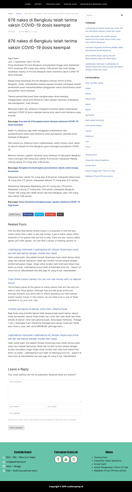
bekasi (88, 93)
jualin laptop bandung (94, 120)
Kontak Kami (70, 4)
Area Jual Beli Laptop (94, 83)
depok (88, 104)
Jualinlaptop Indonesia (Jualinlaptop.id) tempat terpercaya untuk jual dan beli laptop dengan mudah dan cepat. (104, 67)
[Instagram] (73, 459)
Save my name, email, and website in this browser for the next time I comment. (43, 420)
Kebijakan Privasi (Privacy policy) (99, 176)
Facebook (28, 214)
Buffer (60, 214)
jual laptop (89, 115)
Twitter (40, 214)
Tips (87, 141)
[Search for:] (104, 15)
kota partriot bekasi (93, 125)
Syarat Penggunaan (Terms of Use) (100, 171)
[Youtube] (66, 459)
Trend (87, 147)
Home (28, 4)
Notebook (89, 136)
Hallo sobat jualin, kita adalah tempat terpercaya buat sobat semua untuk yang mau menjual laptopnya (102, 39)
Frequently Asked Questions (97, 160)
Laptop (88, 131)
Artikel (38, 4)
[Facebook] (58, 459)
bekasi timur (90, 99)
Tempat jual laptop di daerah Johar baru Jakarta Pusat (37, 309)
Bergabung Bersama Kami (94, 4)
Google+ (51, 214)
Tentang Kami (53, 4)
